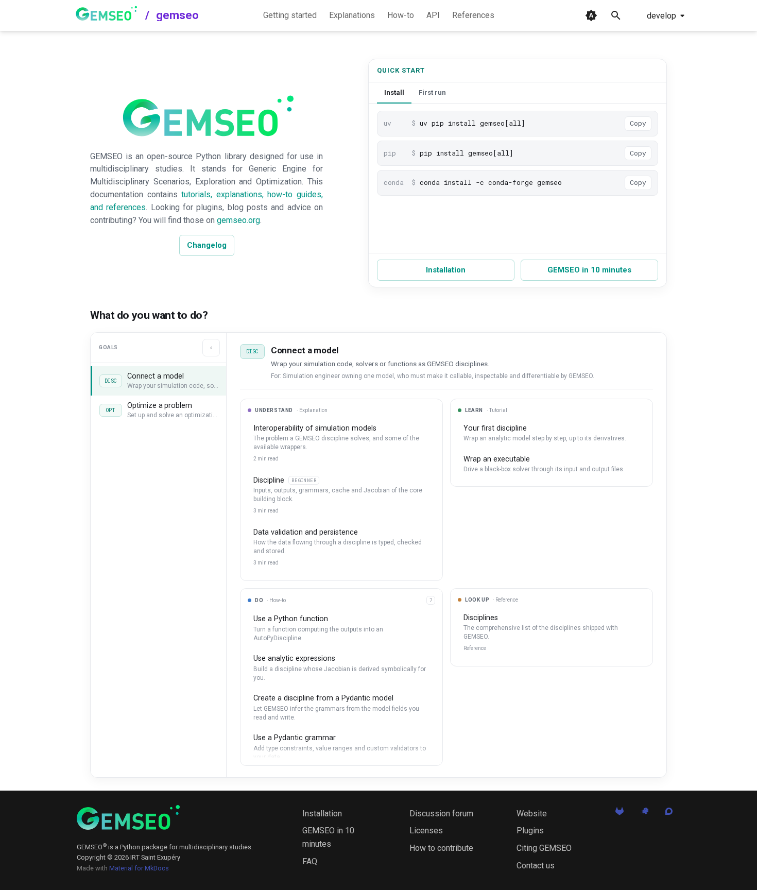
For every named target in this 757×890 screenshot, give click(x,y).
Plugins (530, 830)
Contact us (536, 865)
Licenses (426, 830)
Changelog (207, 245)
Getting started (290, 15)
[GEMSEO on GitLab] (619, 814)
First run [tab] (432, 92)
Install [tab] (394, 92)
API (433, 15)
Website (532, 813)
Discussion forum (441, 813)
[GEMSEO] (128, 817)
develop (661, 16)
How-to (400, 15)
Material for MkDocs (139, 868)
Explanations (352, 15)
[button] (158, 381)
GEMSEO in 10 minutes (589, 270)
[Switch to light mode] (591, 15)
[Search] (616, 15)
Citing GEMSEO (544, 848)
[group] (341, 683)
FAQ (309, 861)
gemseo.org (238, 220)
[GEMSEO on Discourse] (669, 814)
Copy (638, 123)
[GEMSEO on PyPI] (644, 814)
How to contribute (441, 848)
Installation (446, 270)
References (473, 15)
